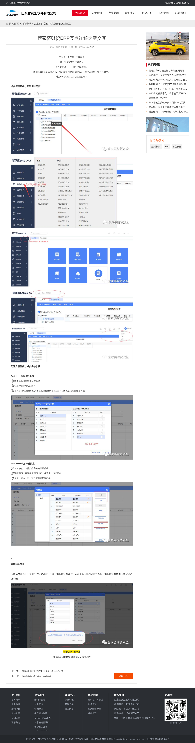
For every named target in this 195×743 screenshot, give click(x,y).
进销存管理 (39, 699)
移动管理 (38, 709)
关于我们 (97, 12)
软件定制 (164, 12)
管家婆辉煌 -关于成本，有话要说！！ (38, 676)
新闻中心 (15, 709)
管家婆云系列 (40, 727)
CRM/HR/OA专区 (42, 718)
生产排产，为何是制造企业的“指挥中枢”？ (170, 75)
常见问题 (69, 709)
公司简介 (15, 699)
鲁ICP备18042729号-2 (158, 739)
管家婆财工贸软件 (158, 98)
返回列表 (123, 675)
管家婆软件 (156, 146)
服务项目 (15, 704)
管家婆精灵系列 (41, 722)
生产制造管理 (40, 713)
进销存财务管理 (95, 699)
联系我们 (180, 12)
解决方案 (147, 12)
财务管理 (38, 704)
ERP (167, 146)
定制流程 (15, 718)
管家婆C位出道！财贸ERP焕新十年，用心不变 (42, 671)
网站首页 (80, 12)
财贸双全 (177, 146)
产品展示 (113, 12)
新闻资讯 (130, 12)
